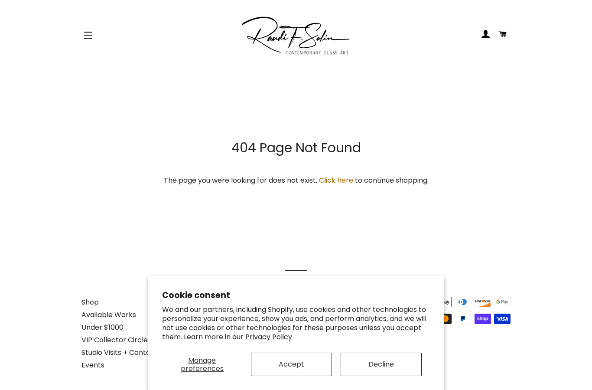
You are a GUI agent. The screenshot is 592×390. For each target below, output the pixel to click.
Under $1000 (102, 327)
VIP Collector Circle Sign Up (128, 340)
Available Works (108, 315)
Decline (381, 364)
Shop (90, 302)
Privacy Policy (268, 337)
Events (92, 365)
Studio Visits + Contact (119, 352)
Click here (336, 180)
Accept (291, 364)
